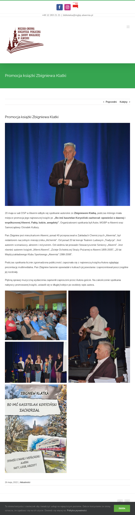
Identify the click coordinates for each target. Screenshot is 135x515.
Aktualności (25, 482)
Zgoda (122, 508)
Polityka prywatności (77, 510)
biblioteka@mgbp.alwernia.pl (78, 15)
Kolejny (124, 101)
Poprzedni (111, 101)
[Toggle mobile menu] (128, 27)
